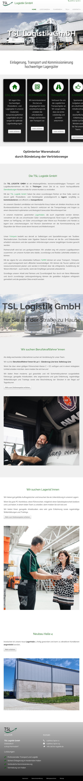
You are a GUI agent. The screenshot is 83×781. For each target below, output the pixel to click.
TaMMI (43, 260)
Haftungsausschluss (51, 778)
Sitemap (62, 778)
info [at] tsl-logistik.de (55, 747)
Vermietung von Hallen (17, 768)
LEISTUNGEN (44, 9)
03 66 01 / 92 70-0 (74, 1)
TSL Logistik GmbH (18, 194)
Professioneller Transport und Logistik (23, 757)
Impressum (25, 778)
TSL (66, 9)
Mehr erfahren (10, 649)
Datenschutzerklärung (37, 778)
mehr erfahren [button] (15, 131)
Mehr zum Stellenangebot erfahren (17, 387)
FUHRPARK (57, 9)
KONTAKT (76, 9)
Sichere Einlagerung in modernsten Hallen (24, 761)
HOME (34, 9)
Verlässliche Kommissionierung (20, 764)
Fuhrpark (13, 236)
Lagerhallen (39, 215)
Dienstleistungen (10, 190)
